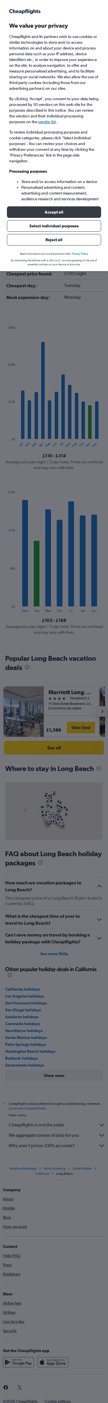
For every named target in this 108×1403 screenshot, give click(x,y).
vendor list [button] (47, 121)
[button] (54, 212)
